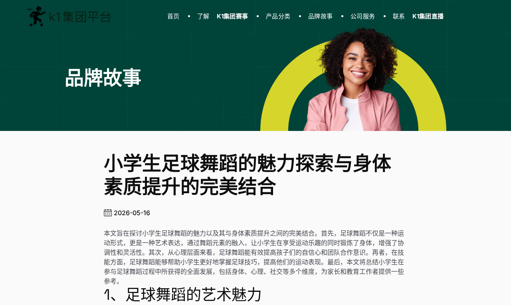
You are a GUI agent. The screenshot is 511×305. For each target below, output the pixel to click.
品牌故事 (320, 16)
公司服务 (363, 16)
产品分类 (278, 16)
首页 (173, 16)
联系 (418, 16)
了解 (222, 16)
